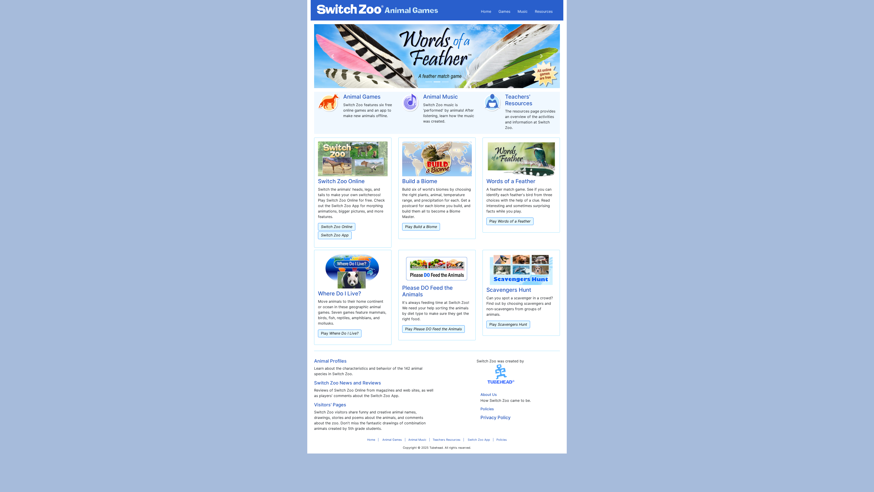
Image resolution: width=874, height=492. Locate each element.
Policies (487, 409)
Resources (544, 11)
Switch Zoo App (479, 439)
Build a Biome (419, 181)
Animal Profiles (330, 361)
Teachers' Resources (518, 100)
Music (523, 11)
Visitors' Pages (330, 404)
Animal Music (440, 96)
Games (504, 11)
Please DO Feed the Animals (427, 291)
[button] (332, 56)
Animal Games (362, 96)
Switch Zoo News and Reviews (347, 383)
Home (486, 11)
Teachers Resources (446, 439)
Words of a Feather (510, 181)
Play (421, 226)
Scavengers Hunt (508, 290)
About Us (488, 394)
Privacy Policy (495, 417)
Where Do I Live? (339, 293)
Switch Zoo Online (341, 181)
